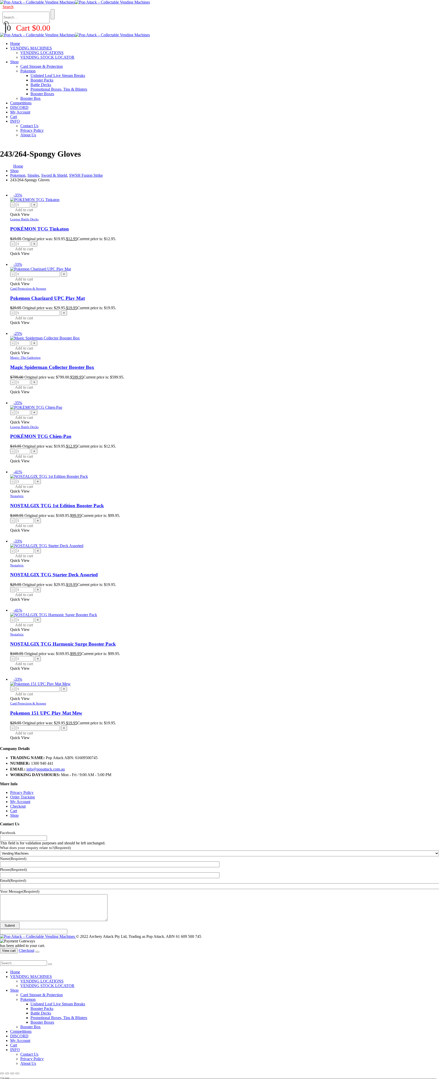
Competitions (21, 103)
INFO (15, 121)
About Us (28, 135)
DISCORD (19, 107)
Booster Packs (41, 80)
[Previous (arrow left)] (2, 1078)
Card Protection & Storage (28, 288)
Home (15, 43)
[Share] (12, 1073)
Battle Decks (40, 85)
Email (13, 880)
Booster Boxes (42, 94)
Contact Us (29, 126)
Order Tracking (22, 797)
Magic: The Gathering (25, 357)
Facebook (7, 833)
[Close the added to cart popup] (37, 952)
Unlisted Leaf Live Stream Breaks (57, 75)
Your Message (19, 891)
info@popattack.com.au (45, 769)
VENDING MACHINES (31, 48)
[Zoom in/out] (2, 1073)
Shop (14, 62)
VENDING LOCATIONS (42, 53)
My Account (20, 112)
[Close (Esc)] (17, 1073)
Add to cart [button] (24, 210)
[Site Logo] (75, 2)
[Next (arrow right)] (7, 1078)
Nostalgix (17, 496)
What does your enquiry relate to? (35, 848)
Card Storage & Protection (41, 66)
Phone (13, 870)
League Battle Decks (24, 219)
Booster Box (30, 98)
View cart (9, 951)
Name (13, 859)
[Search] (53, 14)
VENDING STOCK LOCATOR (47, 57)
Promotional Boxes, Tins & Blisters (58, 89)
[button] (8, 7)
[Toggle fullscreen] (7, 1073)
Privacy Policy (32, 130)
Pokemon (28, 71)
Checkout (18, 806)
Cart (13, 117)
